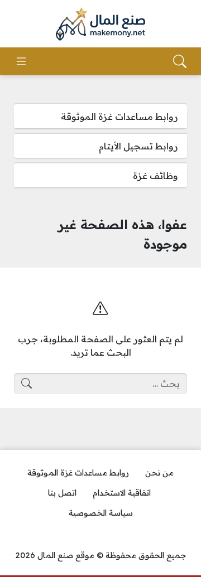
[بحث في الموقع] (179, 61)
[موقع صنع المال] (100, 24)
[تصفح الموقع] (21, 61)
